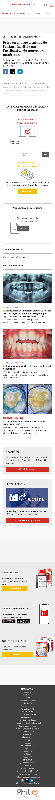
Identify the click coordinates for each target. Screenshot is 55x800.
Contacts (27, 765)
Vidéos (27, 697)
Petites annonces (27, 706)
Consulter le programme (27, 520)
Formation (11, 37)
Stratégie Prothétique (27, 720)
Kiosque (28, 740)
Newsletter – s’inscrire (27, 700)
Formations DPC (27, 709)
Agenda (27, 748)
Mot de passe (14, 148)
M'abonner (27, 191)
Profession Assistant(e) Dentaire (27, 729)
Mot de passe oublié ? (25, 154)
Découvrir (17, 654)
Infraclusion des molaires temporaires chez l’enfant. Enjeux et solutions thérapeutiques (27, 312)
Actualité (27, 692)
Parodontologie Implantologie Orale (28, 723)
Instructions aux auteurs (27, 774)
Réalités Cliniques (27, 717)
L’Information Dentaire (27, 714)
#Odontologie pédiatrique (14, 257)
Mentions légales (27, 768)
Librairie (28, 743)
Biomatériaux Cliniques (27, 726)
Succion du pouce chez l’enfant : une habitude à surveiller (27, 367)
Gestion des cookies (27, 783)
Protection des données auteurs (28, 777)
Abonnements (27, 737)
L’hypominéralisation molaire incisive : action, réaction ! (24, 422)
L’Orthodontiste (28, 731)
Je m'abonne (14, 588)
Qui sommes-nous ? (27, 762)
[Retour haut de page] (50, 792)
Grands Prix (27, 751)
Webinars (27, 754)
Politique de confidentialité (27, 771)
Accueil (4, 37)
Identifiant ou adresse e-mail (13, 142)
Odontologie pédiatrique (29, 37)
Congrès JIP (27, 757)
